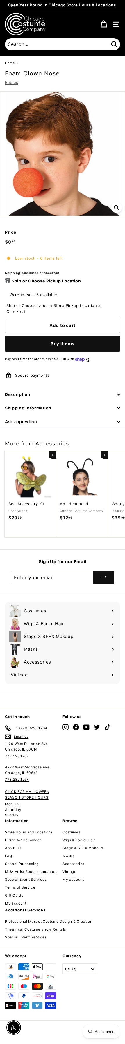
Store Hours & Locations (91, 5)
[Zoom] (116, 207)
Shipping (12, 273)
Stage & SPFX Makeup (83, 848)
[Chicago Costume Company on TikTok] (107, 727)
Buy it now (63, 344)
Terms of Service (20, 887)
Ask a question (21, 421)
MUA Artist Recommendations (31, 871)
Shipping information (28, 407)
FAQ (8, 856)
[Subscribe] (103, 577)
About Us (13, 848)
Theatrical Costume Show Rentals (35, 929)
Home (10, 63)
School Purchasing (22, 864)
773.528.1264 (17, 756)
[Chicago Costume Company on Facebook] (76, 727)
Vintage (69, 871)
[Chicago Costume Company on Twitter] (97, 727)
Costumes (71, 832)
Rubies (11, 82)
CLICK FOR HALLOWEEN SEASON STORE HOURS (27, 794)
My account (15, 903)
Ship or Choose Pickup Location (46, 280)
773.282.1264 (17, 779)
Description (18, 394)
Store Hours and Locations (29, 832)
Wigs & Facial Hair (79, 840)
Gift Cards (14, 895)
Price (10, 232)
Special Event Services (26, 879)
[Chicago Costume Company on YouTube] (86, 727)
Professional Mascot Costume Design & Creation (48, 921)
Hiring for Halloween (23, 840)
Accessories (52, 443)
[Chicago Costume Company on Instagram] (66, 727)
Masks (68, 856)
